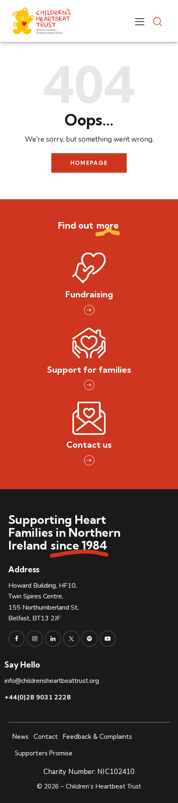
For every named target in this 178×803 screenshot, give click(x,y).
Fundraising (89, 294)
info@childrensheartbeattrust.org (52, 680)
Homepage (89, 162)
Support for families (89, 369)
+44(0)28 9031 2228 (38, 697)
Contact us (89, 444)
